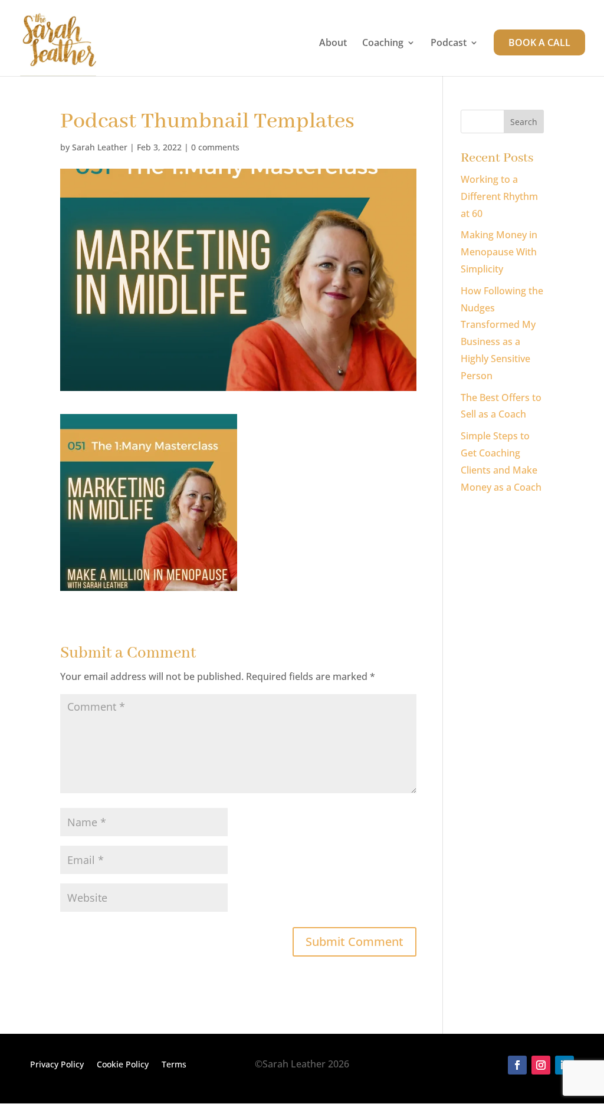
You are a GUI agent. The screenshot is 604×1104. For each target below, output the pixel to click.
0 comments (215, 147)
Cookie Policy (123, 1065)
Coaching (382, 43)
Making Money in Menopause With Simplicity (499, 251)
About (333, 43)
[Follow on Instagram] (540, 1065)
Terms (174, 1065)
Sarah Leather (99, 147)
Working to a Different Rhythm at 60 (499, 196)
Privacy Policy (57, 1065)
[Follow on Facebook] (517, 1065)
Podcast (449, 43)
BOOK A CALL (539, 42)
